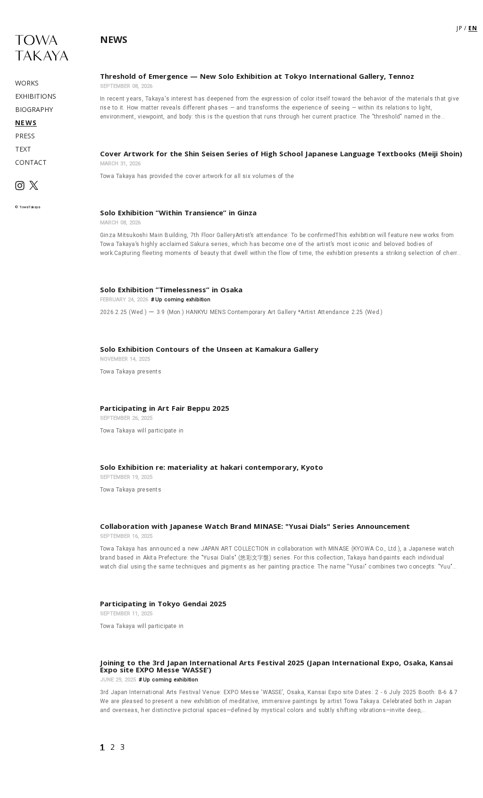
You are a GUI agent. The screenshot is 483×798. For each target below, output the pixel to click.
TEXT (23, 148)
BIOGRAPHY (34, 109)
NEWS (26, 122)
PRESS (25, 135)
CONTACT (31, 162)
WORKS (27, 82)
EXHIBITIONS (35, 96)
